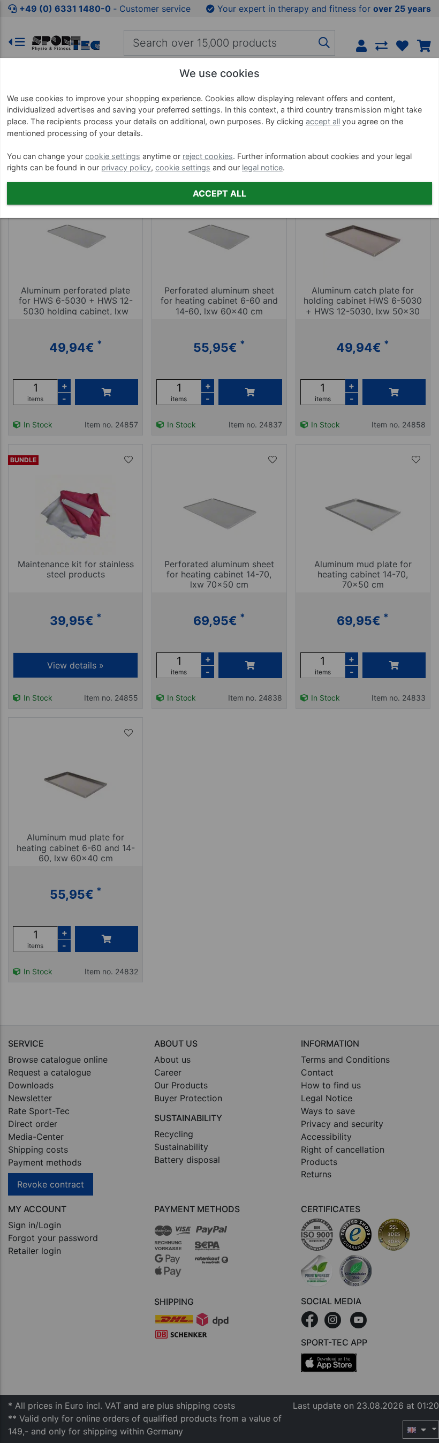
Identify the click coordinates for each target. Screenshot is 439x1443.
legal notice (262, 167)
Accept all (219, 193)
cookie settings (112, 156)
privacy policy (126, 167)
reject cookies (208, 156)
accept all (323, 121)
